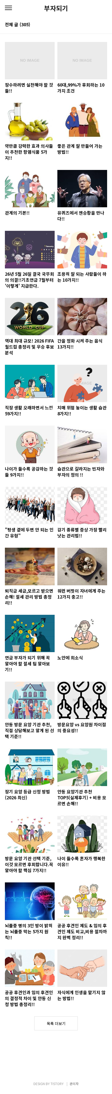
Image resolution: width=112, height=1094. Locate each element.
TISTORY (57, 1083)
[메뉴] (8, 8)
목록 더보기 (56, 1023)
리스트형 (104, 25)
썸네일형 (96, 25)
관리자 (74, 1083)
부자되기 (56, 8)
